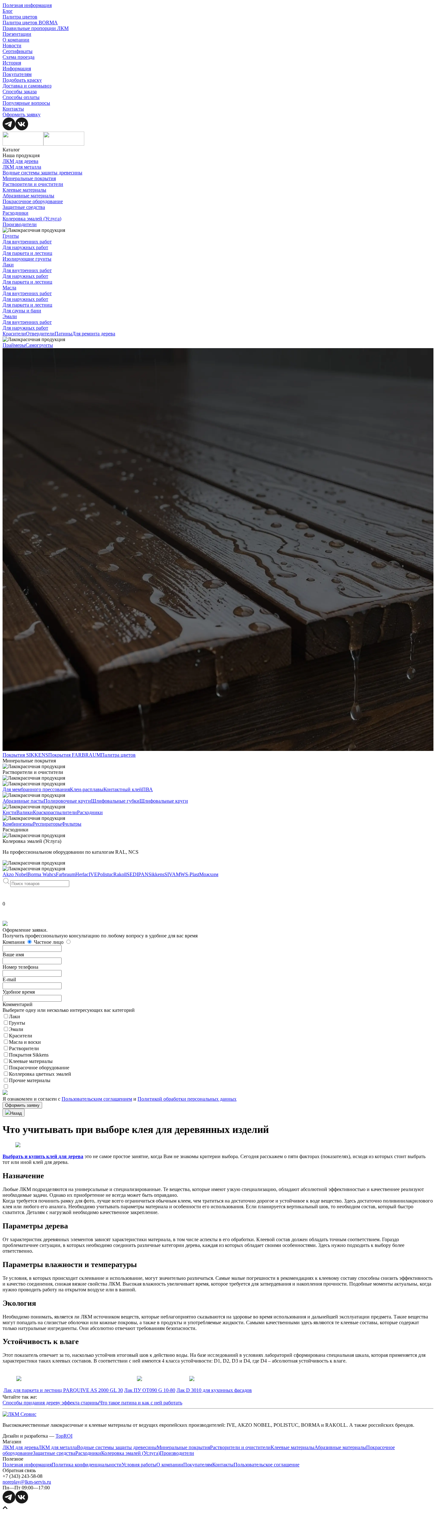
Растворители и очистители (33, 184)
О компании (16, 39)
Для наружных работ (25, 247)
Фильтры (71, 824)
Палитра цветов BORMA (30, 22)
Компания (14, 942)
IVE (93, 874)
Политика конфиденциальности (87, 1464)
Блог (8, 11)
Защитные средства (24, 207)
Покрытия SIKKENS (25, 755)
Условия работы (139, 1464)
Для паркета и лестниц (27, 253)
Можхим (208, 874)
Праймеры (14, 345)
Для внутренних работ (27, 241)
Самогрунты (39, 345)
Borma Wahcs (41, 874)
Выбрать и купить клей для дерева (43, 1156)
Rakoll (120, 874)
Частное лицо (49, 942)
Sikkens (156, 874)
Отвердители (40, 333)
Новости (12, 45)
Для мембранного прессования (36, 789)
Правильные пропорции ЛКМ (36, 28)
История (12, 62)
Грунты (11, 236)
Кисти (9, 812)
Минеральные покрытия (29, 178)
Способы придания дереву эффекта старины (51, 1402)
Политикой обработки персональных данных (187, 1099)
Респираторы (47, 824)
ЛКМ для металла (22, 167)
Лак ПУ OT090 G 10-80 (149, 1390)
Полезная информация (27, 5)
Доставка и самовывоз (27, 85)
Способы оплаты (21, 97)
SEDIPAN (137, 874)
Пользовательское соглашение (266, 1464)
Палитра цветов (20, 16)
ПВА (147, 789)
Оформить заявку (22, 114)
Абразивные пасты (23, 801)
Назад (16, 1113)
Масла (9, 287)
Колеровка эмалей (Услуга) (32, 218)
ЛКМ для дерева (20, 161)
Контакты (13, 108)
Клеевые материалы (24, 190)
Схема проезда (18, 57)
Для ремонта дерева (93, 333)
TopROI (64, 1436)
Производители (20, 224)
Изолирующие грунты (27, 259)
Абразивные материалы (28, 195)
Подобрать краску (22, 80)
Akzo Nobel (15, 874)
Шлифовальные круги (163, 801)
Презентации (17, 34)
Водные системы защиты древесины (42, 172)
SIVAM (172, 874)
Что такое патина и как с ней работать (140, 1402)
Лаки (8, 264)
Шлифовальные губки (115, 801)
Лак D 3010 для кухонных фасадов (214, 1390)
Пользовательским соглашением (97, 1099)
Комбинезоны (18, 824)
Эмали (10, 316)
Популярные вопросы (26, 103)
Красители (14, 333)
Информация (17, 68)
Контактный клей (122, 789)
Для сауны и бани (22, 310)
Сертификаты (18, 51)
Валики (24, 812)
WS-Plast (189, 874)
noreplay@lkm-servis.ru (27, 1482)
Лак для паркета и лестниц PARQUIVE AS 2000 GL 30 (63, 1390)
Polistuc (105, 874)
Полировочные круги (67, 801)
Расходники (15, 213)
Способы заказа (20, 91)
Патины (63, 333)
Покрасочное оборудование (33, 201)
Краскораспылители (55, 812)
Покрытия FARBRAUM (74, 755)
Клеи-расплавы (86, 789)
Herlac (82, 874)
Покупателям (17, 74)
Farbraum (65, 874)
